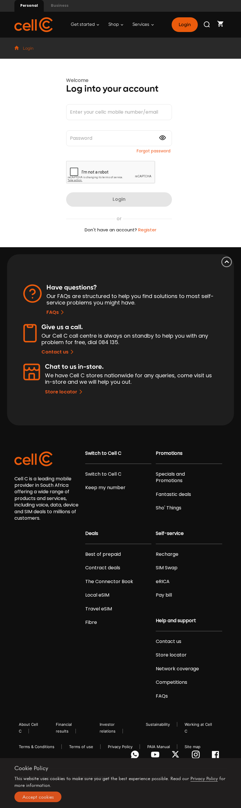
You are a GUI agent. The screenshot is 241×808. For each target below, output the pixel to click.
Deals (91, 533)
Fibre (91, 622)
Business (59, 5)
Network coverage (177, 669)
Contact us (54, 352)
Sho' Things (168, 508)
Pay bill (164, 595)
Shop (114, 24)
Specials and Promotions (170, 477)
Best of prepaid (103, 554)
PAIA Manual (158, 746)
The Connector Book (109, 581)
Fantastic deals (173, 494)
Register (147, 230)
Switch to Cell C (103, 453)
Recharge (167, 554)
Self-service (170, 533)
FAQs (52, 312)
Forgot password (153, 151)
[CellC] (33, 24)
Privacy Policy (120, 746)
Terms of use (81, 746)
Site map (192, 746)
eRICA (163, 581)
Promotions (169, 453)
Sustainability (158, 724)
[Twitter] (176, 756)
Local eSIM (97, 595)
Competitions (171, 682)
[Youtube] (156, 756)
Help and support (176, 620)
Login (184, 24)
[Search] (207, 24)
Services (141, 24)
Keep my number (105, 487)
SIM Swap (167, 568)
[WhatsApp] (136, 756)
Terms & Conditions (36, 746)
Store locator (61, 391)
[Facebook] (217, 756)
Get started (83, 24)
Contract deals (102, 568)
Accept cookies (38, 797)
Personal (29, 5)
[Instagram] (197, 756)
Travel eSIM (98, 609)
